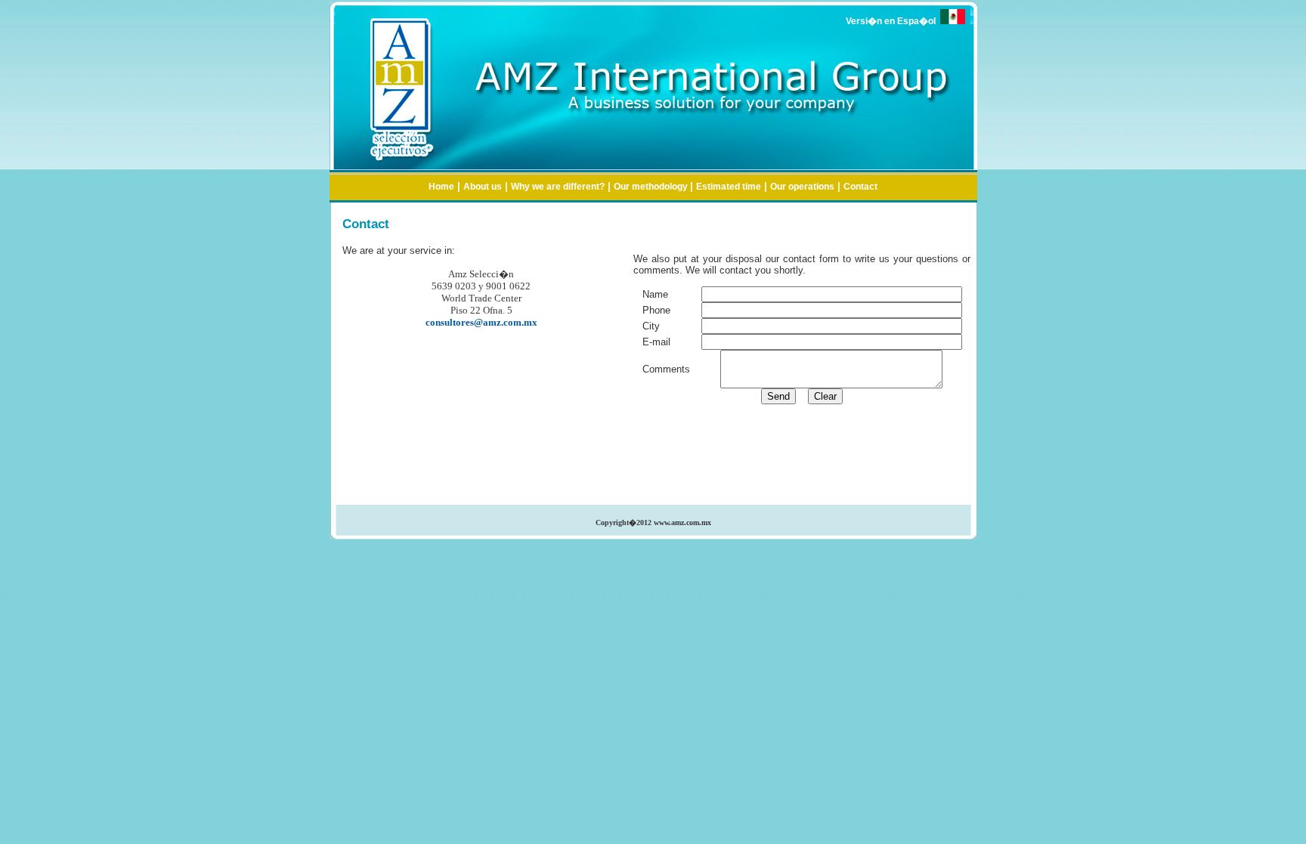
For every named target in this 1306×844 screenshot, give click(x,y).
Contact (860, 186)
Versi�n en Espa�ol (893, 21)
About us (482, 186)
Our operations (802, 186)
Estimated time (728, 186)
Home (441, 186)
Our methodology (652, 186)
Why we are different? (558, 186)
